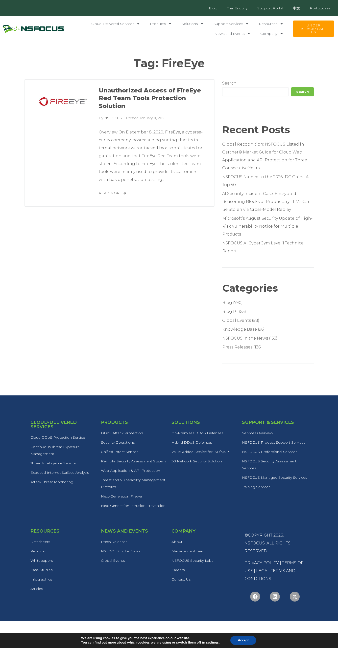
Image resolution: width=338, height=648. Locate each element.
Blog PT (230, 311)
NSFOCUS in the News (245, 338)
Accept (243, 640)
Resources (268, 24)
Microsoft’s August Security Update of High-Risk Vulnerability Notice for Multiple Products (267, 226)
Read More (110, 193)
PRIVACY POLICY (261, 563)
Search (229, 83)
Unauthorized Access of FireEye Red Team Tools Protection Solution (150, 98)
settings (212, 642)
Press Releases (237, 347)
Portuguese (320, 8)
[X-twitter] (295, 597)
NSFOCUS (113, 118)
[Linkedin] (275, 597)
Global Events (236, 320)
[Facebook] (255, 597)
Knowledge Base (239, 329)
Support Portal (270, 8)
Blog (213, 8)
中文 (296, 8)
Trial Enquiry (237, 8)
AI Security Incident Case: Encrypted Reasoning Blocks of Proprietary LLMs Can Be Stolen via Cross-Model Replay (266, 201)
